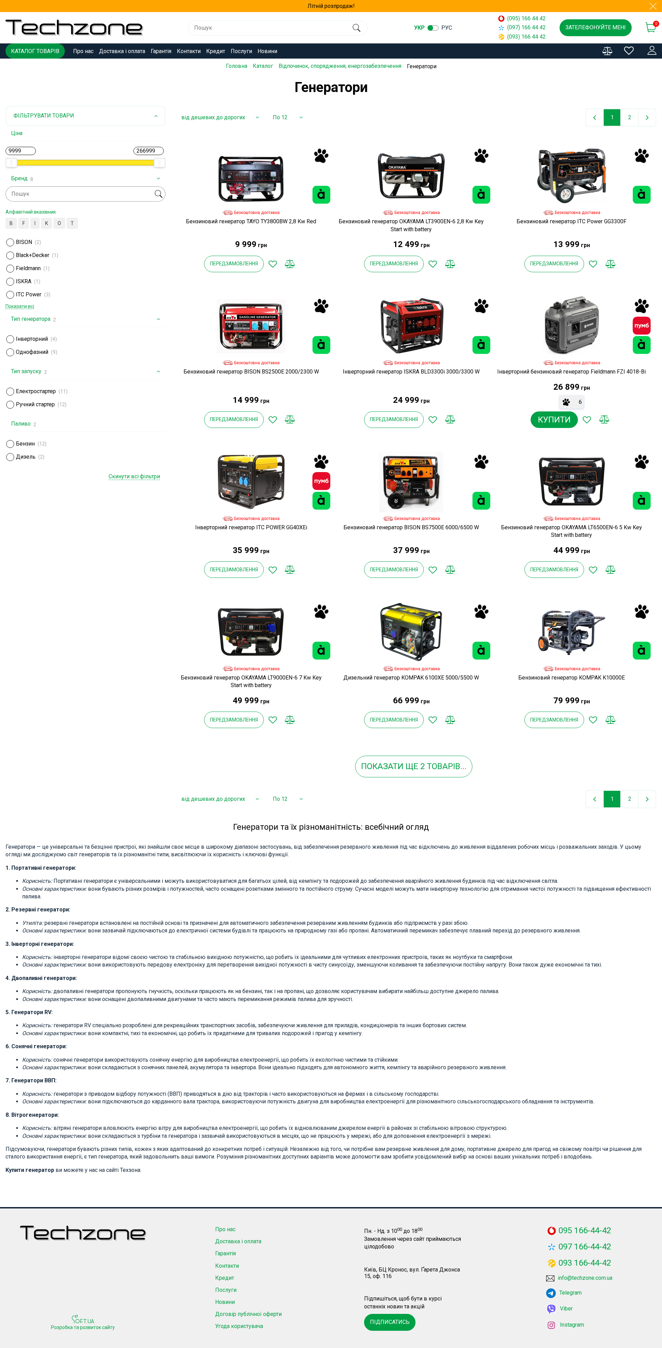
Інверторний (32, 339)
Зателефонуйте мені (595, 27)
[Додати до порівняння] (290, 264)
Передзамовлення (234, 263)
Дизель (26, 456)
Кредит (215, 51)
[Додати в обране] (272, 264)
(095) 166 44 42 (526, 18)
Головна (236, 66)
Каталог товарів (35, 51)
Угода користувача (239, 1326)
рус (446, 27)
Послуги (241, 51)
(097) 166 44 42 (526, 27)
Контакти (189, 51)
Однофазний (32, 352)
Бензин (25, 443)
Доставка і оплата (122, 51)
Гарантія (161, 51)
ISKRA (23, 281)
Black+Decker (32, 255)
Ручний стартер (35, 404)
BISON (24, 242)
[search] (356, 27)
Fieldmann (28, 268)
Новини (267, 51)
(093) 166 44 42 (526, 36)
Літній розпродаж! (331, 6)
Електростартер (36, 391)
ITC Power (28, 294)
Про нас (83, 51)
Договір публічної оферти (248, 1314)
